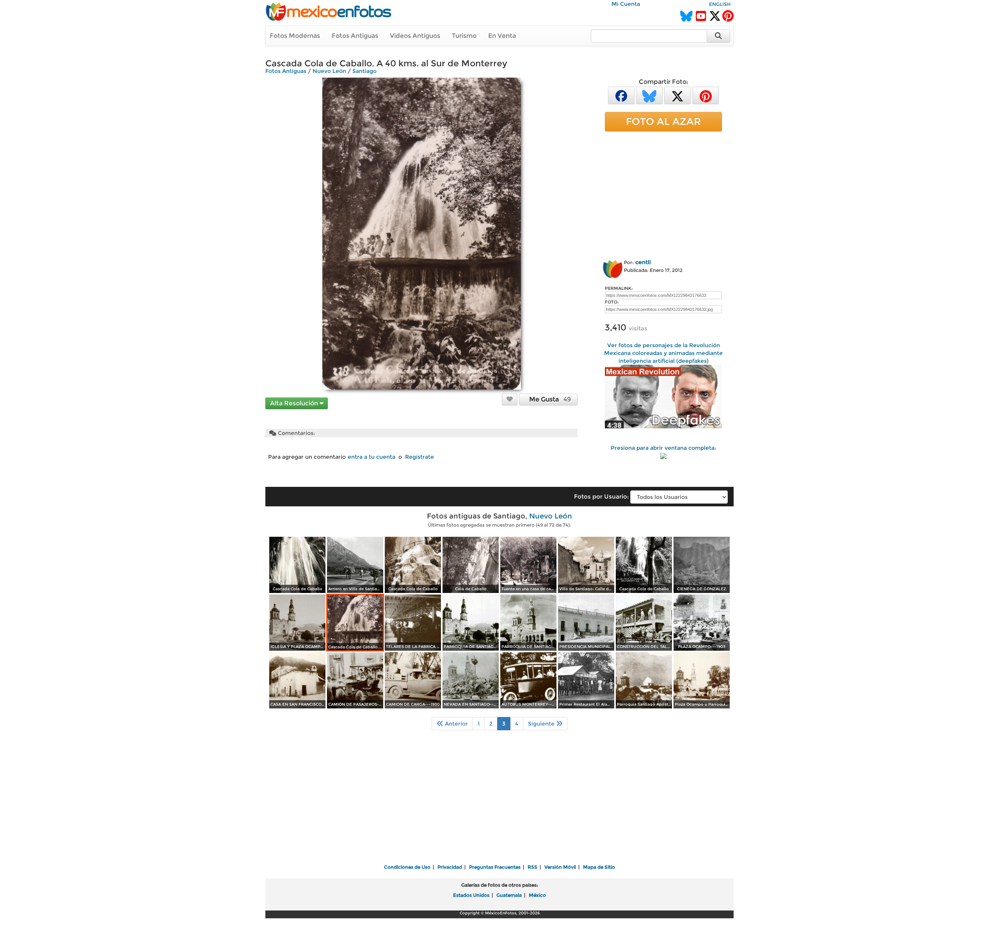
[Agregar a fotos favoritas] (509, 399)
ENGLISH (720, 4)
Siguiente (542, 723)
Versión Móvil (560, 867)
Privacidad (449, 867)
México (537, 895)
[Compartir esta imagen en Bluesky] (649, 95)
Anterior (455, 723)
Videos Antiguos (415, 35)
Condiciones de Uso (407, 867)
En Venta (502, 35)
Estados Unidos (471, 895)
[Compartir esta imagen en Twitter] (677, 95)
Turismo (464, 35)
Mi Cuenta (625, 3)
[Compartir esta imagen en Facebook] (621, 95)
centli (643, 262)
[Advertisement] (663, 193)
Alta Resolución (295, 403)
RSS (532, 867)
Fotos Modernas (295, 35)
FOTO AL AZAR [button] (663, 121)
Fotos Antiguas (355, 35)
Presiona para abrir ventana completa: (663, 447)
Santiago (364, 71)
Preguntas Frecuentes (495, 867)
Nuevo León (329, 71)
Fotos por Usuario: (601, 496)
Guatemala (509, 895)
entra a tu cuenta (371, 456)
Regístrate (419, 456)
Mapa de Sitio (599, 867)
